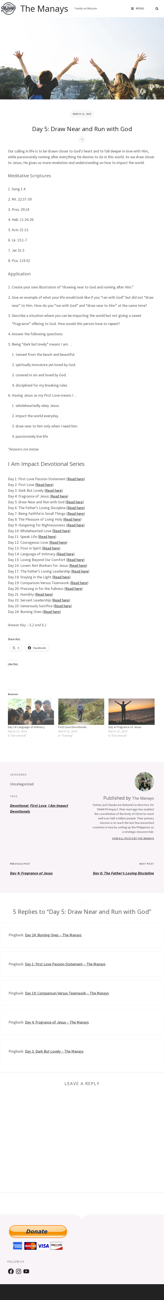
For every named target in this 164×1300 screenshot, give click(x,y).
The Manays (44, 8)
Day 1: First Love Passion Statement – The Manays (65, 964)
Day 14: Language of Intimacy (26, 727)
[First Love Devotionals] (81, 712)
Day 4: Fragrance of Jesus (124, 727)
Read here (75, 478)
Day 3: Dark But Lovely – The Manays (54, 1051)
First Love (38, 805)
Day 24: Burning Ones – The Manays (53, 934)
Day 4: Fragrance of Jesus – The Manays (57, 1022)
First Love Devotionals (72, 727)
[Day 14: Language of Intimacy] (31, 712)
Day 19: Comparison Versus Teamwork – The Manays (67, 993)
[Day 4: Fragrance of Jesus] (131, 712)
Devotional (19, 805)
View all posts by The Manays (133, 838)
